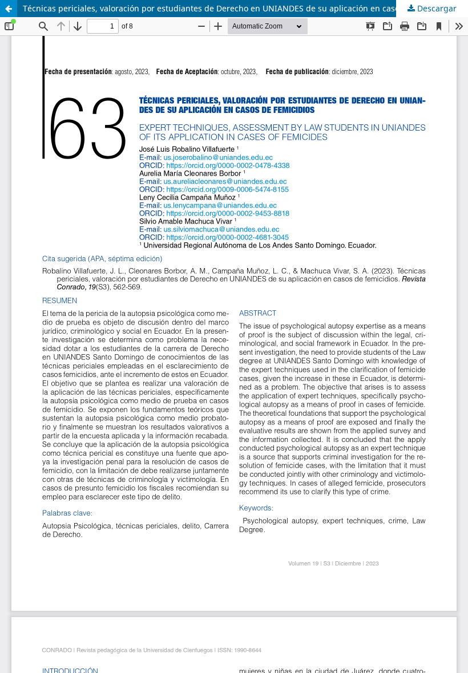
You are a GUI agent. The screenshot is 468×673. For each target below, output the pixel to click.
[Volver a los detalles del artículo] (8, 8)
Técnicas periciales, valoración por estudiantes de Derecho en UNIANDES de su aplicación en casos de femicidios (240, 8)
